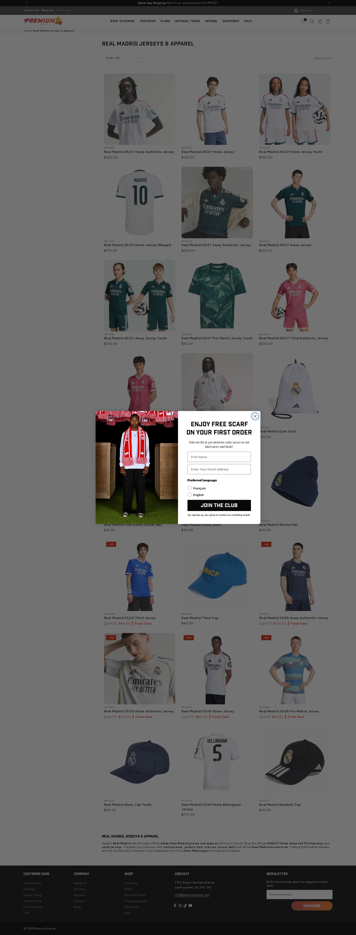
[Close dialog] (255, 416)
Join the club (219, 505)
